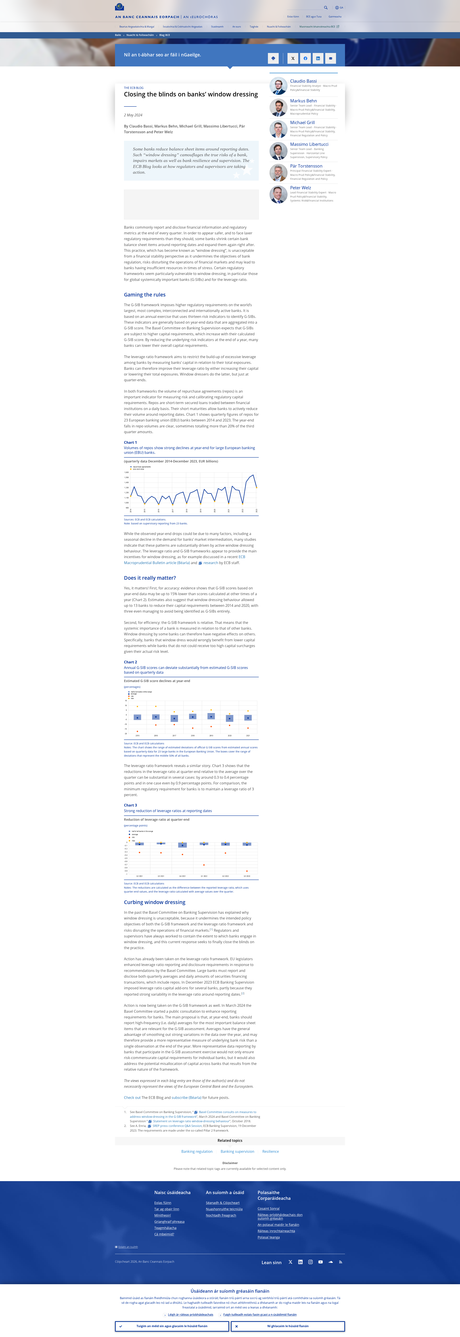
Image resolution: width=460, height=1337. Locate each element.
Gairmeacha (335, 17)
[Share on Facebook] (305, 58)
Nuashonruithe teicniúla (224, 1209)
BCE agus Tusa (313, 17)
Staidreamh (217, 27)
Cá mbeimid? (164, 1234)
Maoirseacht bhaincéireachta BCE (317, 27)
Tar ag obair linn (166, 1209)
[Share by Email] (330, 58)
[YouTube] (320, 1262)
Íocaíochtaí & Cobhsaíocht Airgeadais (182, 27)
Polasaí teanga (269, 1237)
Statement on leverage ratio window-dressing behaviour (191, 1121)
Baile (118, 35)
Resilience (270, 1152)
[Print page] (273, 58)
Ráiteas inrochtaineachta (276, 1231)
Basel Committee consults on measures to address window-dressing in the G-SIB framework (193, 1114)
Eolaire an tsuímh (128, 1247)
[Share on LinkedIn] (318, 58)
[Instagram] (310, 1262)
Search (326, 7)
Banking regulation (197, 1152)
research (211, 563)
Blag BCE (164, 35)
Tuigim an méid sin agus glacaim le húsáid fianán (172, 1326)
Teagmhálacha (165, 1228)
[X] (290, 1262)
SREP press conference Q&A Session (177, 1126)
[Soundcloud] (330, 1262)
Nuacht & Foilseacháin (279, 27)
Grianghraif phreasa (169, 1222)
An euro (237, 27)
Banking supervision (237, 1152)
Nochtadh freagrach (221, 1215)
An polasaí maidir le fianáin (278, 1225)
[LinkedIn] (300, 1262)
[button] (332, 8)
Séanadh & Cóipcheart (223, 1203)
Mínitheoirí (162, 1215)
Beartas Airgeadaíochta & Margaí (136, 27)
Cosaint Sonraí (269, 1208)
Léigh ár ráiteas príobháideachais (190, 1314)
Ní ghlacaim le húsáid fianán (288, 1326)
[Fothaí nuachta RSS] (340, 1262)
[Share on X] (293, 58)
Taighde (254, 27)
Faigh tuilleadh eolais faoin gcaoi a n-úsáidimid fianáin (260, 1314)
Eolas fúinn (293, 17)
